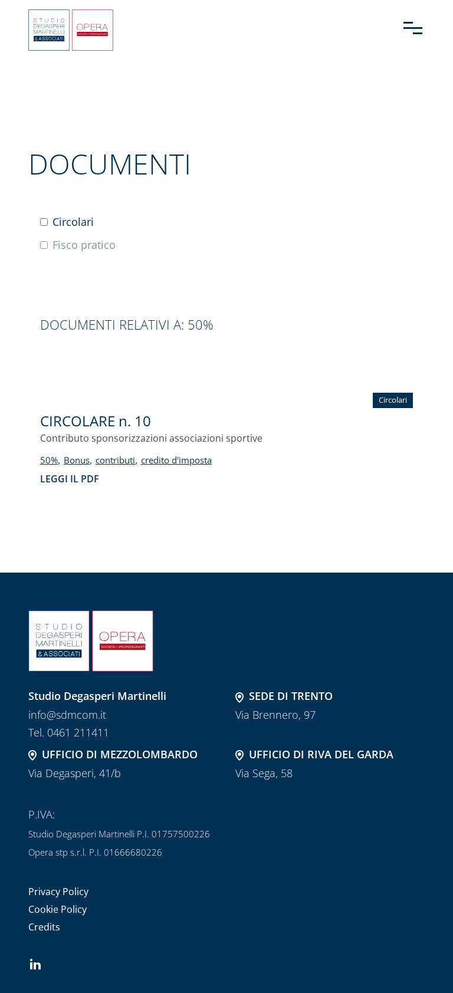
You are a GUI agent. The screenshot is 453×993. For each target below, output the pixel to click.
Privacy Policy (58, 891)
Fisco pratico (84, 245)
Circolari (73, 222)
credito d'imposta (176, 460)
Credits (44, 926)
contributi (115, 460)
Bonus (77, 460)
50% (49, 460)
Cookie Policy (57, 909)
